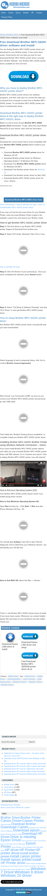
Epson (18, 13)
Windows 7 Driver (35, 682)
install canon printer (25, 856)
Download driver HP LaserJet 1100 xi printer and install (24, 766)
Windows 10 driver (19, 682)
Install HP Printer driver (21, 861)
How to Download (7, 204)
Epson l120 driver (27, 840)
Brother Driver (13, 35)
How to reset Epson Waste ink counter (15, 807)
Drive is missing (29, 679)
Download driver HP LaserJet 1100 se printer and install (25, 764)
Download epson (26, 830)
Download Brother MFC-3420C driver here (23, 200)
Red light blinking (40, 863)
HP (32, 13)
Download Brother (14, 679)
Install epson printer (16, 860)
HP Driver (7, 792)
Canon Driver (9, 787)
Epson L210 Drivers (39, 840)
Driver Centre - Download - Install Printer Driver (15, 5)
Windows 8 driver (7, 685)
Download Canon (14, 827)
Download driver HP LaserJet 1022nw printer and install (25, 774)
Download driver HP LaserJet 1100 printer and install (23, 769)
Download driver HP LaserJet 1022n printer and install (24, 771)
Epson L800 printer (19, 844)
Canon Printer (33, 821)
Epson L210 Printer (7, 844)
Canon (10, 13)
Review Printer (23, 866)
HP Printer (27, 850)
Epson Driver (9, 790)
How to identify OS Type (26, 204)
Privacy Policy (6, 17)
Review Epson (14, 866)
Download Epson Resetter (10, 805)
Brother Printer (30, 817)
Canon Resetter (6, 824)
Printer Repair (9, 795)
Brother (26, 13)
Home (3, 13)
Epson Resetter (17, 847)
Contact (39, 13)
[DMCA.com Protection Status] (24, 893)
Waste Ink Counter (24, 869)
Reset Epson (5, 866)
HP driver (12, 850)
